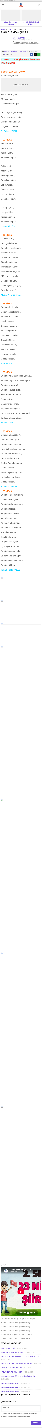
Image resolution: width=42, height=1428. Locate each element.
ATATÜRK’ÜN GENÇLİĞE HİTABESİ (13, 1352)
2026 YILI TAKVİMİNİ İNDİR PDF (12, 1368)
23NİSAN (9, 29)
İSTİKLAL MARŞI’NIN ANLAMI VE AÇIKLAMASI (17, 1364)
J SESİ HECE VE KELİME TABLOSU (31, 23)
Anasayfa (3, 29)
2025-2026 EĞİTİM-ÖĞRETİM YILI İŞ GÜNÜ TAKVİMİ (18, 1376)
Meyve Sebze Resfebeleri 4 (11, 1387)
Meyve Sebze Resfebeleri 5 (11, 1383)
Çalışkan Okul (19, 38)
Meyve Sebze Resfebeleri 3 (11, 1391)
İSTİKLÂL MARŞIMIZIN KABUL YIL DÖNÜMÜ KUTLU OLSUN (20, 1356)
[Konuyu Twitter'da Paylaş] (35, 54)
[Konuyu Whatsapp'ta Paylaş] (38, 54)
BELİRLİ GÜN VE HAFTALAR (18, 51)
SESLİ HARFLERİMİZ (8, 1348)
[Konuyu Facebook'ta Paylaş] (31, 54)
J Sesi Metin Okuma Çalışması (10, 23)
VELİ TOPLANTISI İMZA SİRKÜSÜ (12, 1372)
